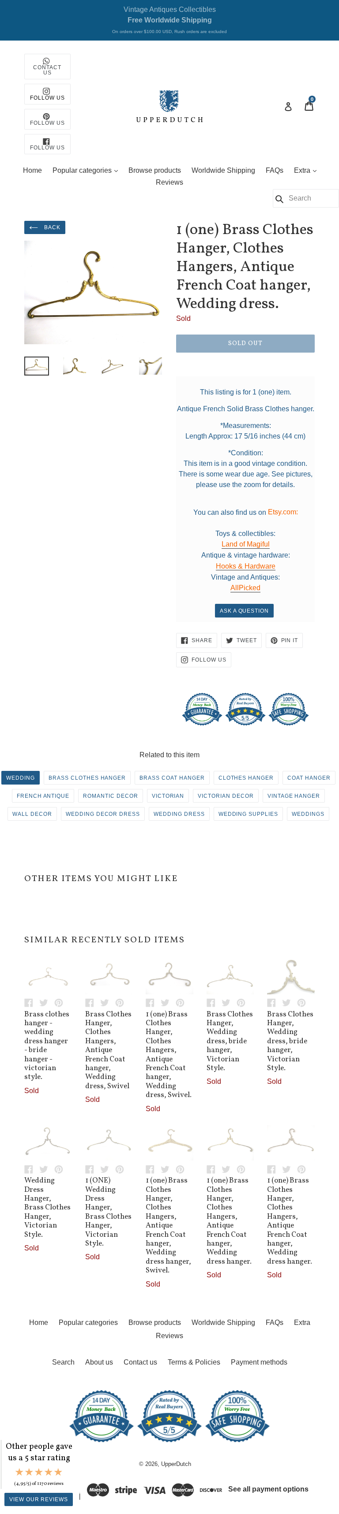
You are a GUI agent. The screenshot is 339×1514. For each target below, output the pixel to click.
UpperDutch (176, 1464)
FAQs (274, 170)
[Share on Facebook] (31, 1002)
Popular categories (87, 170)
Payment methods (259, 1362)
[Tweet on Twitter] (46, 1002)
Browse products (154, 170)
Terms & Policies (194, 1362)
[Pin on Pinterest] (61, 1002)
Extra (307, 170)
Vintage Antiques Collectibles (169, 20)
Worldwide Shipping (223, 170)
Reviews (169, 182)
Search (63, 1362)
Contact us (140, 1362)
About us (99, 1362)
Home (32, 170)
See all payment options (268, 1489)
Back (51, 227)
